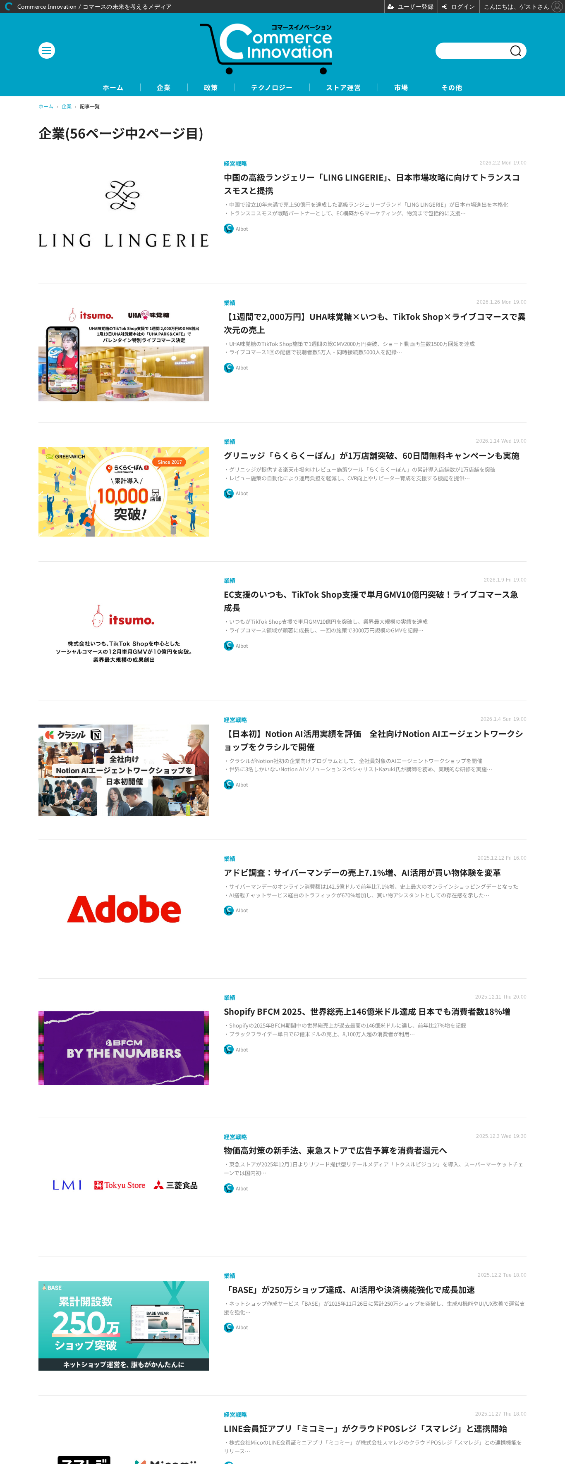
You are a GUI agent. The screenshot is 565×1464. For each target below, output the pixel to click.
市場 (401, 87)
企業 (164, 87)
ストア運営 (343, 87)
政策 (211, 87)
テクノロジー (272, 87)
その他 (451, 87)
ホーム (113, 87)
